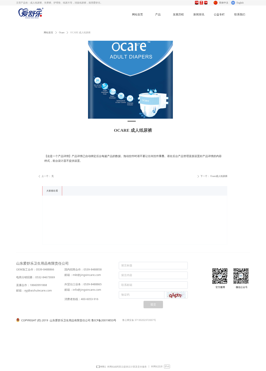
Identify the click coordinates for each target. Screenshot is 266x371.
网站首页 (48, 32)
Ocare (61, 32)
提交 (153, 304)
